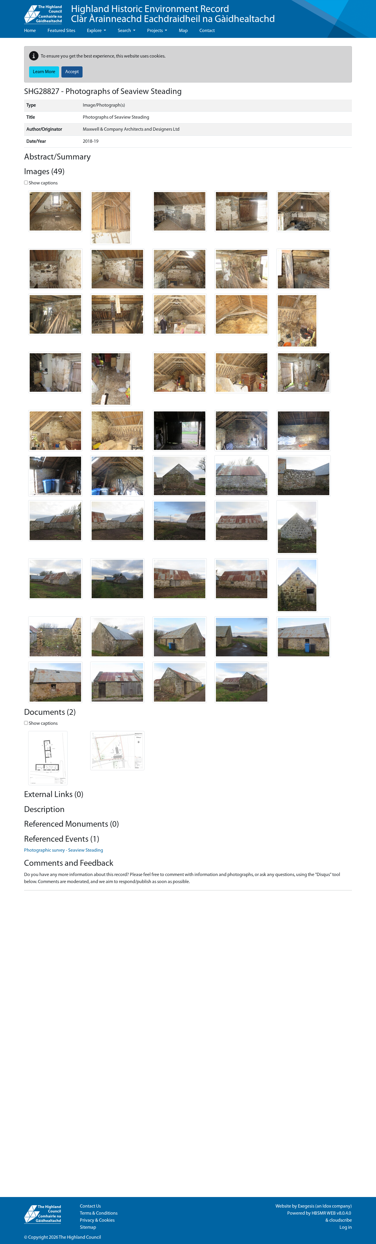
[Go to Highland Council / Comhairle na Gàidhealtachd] (43, 12)
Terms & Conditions (99, 1213)
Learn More (44, 72)
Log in (346, 1227)
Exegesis (306, 1206)
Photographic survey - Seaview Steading (63, 850)
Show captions (43, 183)
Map (183, 30)
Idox (327, 1206)
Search (125, 30)
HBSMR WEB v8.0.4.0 (332, 1213)
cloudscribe (340, 1220)
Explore (95, 30)
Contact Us (90, 1206)
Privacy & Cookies (97, 1220)
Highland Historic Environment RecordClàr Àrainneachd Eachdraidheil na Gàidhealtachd (173, 14)
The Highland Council (80, 1237)
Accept (72, 72)
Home (30, 30)
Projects (155, 30)
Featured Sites (61, 30)
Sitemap (88, 1227)
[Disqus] (188, 968)
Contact (207, 30)
